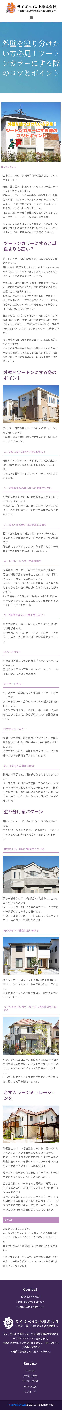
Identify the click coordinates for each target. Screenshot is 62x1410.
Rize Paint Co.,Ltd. (17, 1404)
